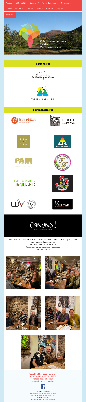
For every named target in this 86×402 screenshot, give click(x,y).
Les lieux (19, 8)
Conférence (66, 3)
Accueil (9, 3)
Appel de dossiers (50, 3)
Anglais (60, 8)
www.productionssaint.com (47, 395)
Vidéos (9, 8)
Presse (40, 8)
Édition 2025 (21, 3)
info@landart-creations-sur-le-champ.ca (43, 393)
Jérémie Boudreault (49, 399)
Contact (49, 8)
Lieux (42, 379)
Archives (9, 14)
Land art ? (34, 3)
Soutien (30, 8)
